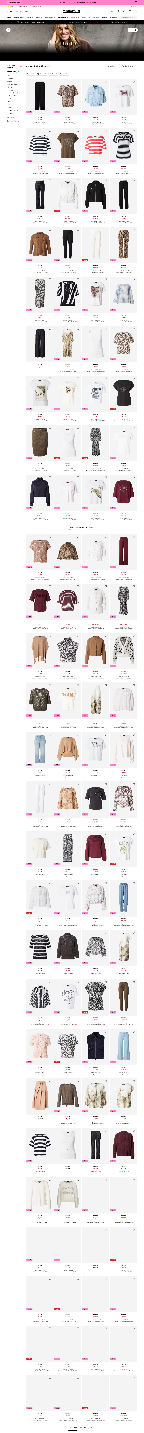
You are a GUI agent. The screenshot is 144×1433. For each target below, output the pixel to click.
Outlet (11, 6)
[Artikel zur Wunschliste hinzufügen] (50, 81)
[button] (113, 66)
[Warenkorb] (136, 11)
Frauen (9, 11)
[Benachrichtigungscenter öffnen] (124, 11)
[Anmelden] (118, 11)
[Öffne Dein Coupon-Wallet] (112, 11)
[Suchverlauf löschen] (136, 17)
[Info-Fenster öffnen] (136, 2)
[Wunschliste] (130, 11)
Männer (19, 11)
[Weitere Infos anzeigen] (40, 125)
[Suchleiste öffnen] (119, 17)
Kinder (27, 11)
